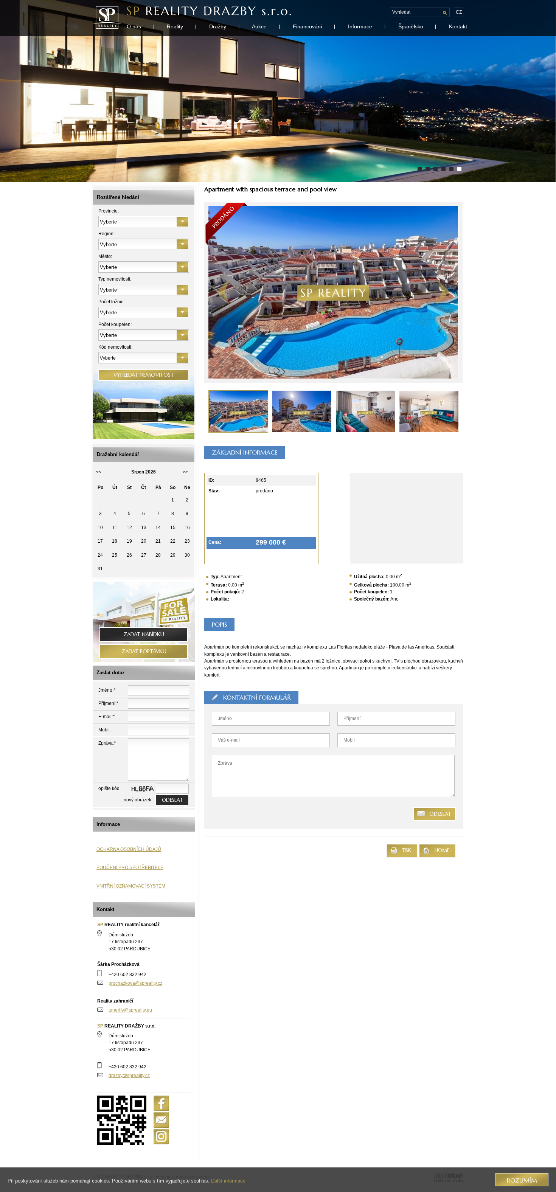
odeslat (172, 800)
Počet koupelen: (115, 324)
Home (442, 850)
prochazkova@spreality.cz (135, 983)
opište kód (109, 788)
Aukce (259, 26)
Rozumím (522, 1180)
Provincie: (108, 211)
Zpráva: (107, 743)
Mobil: (104, 730)
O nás (134, 26)
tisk (406, 850)
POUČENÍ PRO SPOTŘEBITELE (129, 867)
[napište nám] (161, 1120)
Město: (105, 256)
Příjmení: (108, 703)
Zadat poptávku (143, 651)
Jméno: (106, 690)
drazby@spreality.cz (129, 1075)
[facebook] (161, 1103)
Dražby (217, 26)
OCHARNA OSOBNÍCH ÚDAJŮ (128, 849)
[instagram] (161, 1136)
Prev (270, 292)
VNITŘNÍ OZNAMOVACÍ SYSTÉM (130, 886)
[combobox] (144, 358)
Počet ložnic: (111, 302)
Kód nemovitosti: (115, 347)
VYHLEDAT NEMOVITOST (143, 375)
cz (459, 12)
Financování (307, 26)
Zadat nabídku (143, 634)
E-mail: (106, 716)
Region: (106, 233)
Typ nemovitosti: (114, 279)
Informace (360, 26)
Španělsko (410, 26)
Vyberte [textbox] (108, 358)
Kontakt (458, 26)
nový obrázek (137, 800)
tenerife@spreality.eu (130, 1010)
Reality (175, 26)
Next (395, 292)
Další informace (228, 1181)
